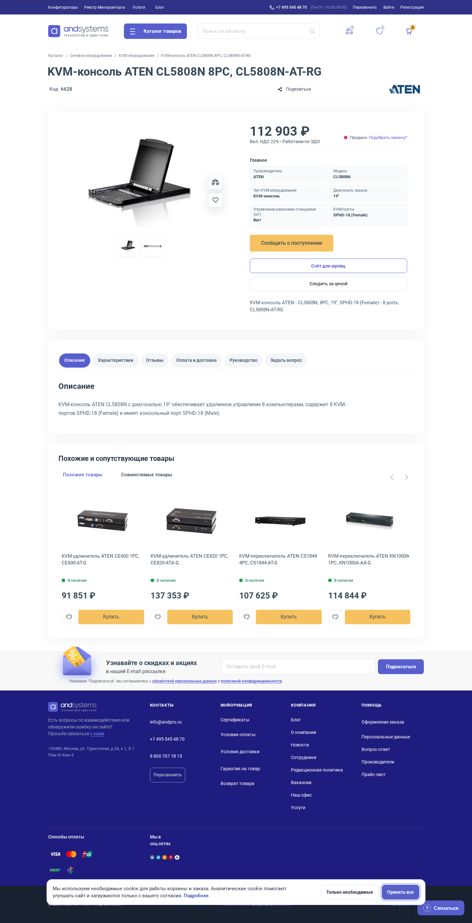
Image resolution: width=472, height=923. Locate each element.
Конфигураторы (63, 7)
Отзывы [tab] (154, 360)
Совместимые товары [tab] (146, 475)
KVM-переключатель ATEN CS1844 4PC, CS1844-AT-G (278, 559)
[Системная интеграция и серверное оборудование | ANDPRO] (78, 31)
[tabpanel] (236, 401)
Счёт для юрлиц (328, 266)
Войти (388, 7)
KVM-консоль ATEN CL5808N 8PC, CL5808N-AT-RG (206, 55)
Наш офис (301, 795)
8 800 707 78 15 (166, 756)
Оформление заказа (383, 722)
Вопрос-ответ (376, 749)
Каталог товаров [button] (162, 31)
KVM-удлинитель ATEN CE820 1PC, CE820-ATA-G (189, 559)
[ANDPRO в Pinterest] (171, 857)
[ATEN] (405, 89)
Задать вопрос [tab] (286, 360)
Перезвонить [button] (365, 7)
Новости (300, 744)
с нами (97, 733)
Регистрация (412, 7)
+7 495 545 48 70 (291, 7)
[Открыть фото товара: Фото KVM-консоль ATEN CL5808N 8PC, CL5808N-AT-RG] (140, 178)
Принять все (400, 892)
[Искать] (312, 31)
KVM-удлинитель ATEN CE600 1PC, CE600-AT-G (100, 559)
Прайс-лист (374, 774)
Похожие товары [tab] (82, 475)
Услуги (139, 7)
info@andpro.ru (166, 722)
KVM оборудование (136, 55)
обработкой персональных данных (184, 681)
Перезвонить (167, 774)
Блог (159, 7)
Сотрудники (303, 757)
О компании (303, 732)
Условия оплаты (238, 734)
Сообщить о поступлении (291, 243)
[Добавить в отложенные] (215, 200)
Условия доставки (240, 751)
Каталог (55, 55)
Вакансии (301, 782)
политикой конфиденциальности (251, 681)
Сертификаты (235, 719)
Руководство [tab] (244, 360)
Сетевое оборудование (91, 55)
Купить (111, 616)
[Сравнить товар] (215, 182)
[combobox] (258, 31)
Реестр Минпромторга (104, 7)
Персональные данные (386, 736)
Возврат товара (237, 783)
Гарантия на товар (240, 768)
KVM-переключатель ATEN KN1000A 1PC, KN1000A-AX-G (368, 559)
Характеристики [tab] (115, 360)
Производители (378, 761)
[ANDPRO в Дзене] (177, 857)
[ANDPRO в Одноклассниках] (164, 857)
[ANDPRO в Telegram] (158, 857)
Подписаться (401, 667)
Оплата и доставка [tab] (196, 360)
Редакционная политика (317, 769)
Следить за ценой (328, 283)
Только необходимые (349, 892)
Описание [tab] (74, 360)
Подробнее (196, 896)
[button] (349, 31)
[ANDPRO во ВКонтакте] (152, 857)
